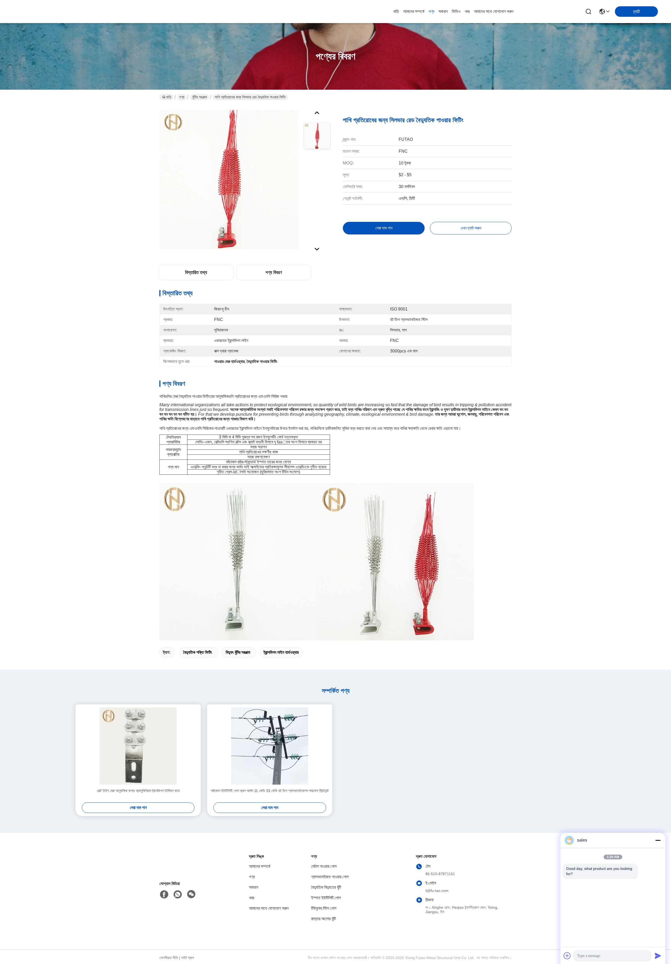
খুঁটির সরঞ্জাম (199, 97)
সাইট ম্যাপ (187, 958)
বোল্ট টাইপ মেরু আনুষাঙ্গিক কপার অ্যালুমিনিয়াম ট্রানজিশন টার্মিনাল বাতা (138, 791)
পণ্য (431, 11)
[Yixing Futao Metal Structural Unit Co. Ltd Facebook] (164, 894)
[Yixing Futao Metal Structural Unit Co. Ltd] (42, 11)
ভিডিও (456, 11)
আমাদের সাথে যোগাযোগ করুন (493, 11)
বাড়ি (396, 11)
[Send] (658, 955)
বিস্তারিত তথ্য (196, 272)
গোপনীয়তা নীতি (168, 958)
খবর (467, 11)
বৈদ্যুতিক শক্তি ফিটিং (197, 652)
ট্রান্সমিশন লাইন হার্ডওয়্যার (281, 652)
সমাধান (443, 11)
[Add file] (567, 955)
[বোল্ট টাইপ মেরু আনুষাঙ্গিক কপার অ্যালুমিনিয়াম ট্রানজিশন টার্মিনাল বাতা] (138, 746)
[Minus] (658, 840)
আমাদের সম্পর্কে (413, 11)
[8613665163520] (177, 894)
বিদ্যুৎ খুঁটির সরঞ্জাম (238, 652)
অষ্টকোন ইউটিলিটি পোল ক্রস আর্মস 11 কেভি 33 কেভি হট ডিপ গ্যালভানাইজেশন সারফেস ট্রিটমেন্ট (270, 791)
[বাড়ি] (188, 868)
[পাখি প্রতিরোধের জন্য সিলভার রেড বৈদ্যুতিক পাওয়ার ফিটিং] (229, 179)
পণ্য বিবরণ (274, 272)
